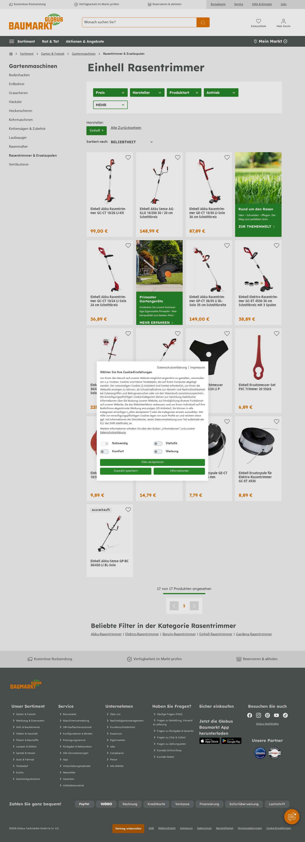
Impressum (197, 367)
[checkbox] (104, 443)
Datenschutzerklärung (172, 367)
